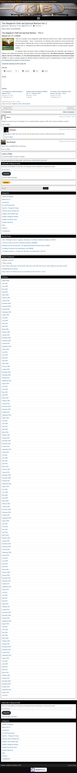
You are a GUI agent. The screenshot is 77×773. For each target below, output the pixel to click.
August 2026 (5, 280)
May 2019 (5, 529)
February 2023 (6, 400)
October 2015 (5, 652)
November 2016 (6, 615)
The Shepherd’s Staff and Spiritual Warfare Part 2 (24, 23)
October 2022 (5, 412)
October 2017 (5, 583)
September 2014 (6, 689)
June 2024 (5, 355)
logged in (11, 156)
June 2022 (5, 423)
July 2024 (4, 352)
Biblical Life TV (28, 26)
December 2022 (6, 406)
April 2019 (5, 532)
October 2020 (5, 481)
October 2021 (5, 446)
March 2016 (5, 638)
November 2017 (6, 581)
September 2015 (6, 655)
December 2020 (6, 475)
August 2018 (5, 555)
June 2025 (5, 320)
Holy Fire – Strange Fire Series (10, 208)
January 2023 (5, 403)
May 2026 (5, 289)
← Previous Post (6, 108)
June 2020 (5, 492)
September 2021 (6, 449)
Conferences (5, 202)
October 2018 (5, 549)
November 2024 (6, 340)
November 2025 (6, 306)
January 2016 (5, 644)
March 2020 (5, 501)
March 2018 (5, 569)
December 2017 (6, 578)
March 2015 (5, 672)
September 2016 (6, 621)
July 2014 (4, 695)
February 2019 (6, 538)
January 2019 (5, 541)
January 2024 (5, 369)
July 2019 (4, 523)
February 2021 (6, 469)
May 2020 (5, 495)
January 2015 (5, 678)
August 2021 (5, 452)
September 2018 (6, 552)
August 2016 (5, 624)
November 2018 (6, 546)
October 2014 (5, 686)
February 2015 (6, 675)
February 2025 (6, 332)
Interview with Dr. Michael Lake (10, 211)
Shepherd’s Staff (16, 103)
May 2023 (5, 392)
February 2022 (6, 435)
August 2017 (5, 589)
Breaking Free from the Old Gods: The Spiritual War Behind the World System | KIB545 (26, 245)
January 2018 (5, 575)
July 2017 (4, 592)
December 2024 (6, 337)
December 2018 (6, 543)
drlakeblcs (6, 26)
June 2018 (5, 561)
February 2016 (6, 641)
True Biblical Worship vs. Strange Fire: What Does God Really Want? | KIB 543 (23, 251)
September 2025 (6, 312)
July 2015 (4, 661)
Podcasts (4, 228)
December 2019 (6, 509)
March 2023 (5, 398)
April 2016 (5, 635)
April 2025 (5, 326)
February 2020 (6, 503)
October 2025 (5, 309)
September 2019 (6, 518)
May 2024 (5, 358)
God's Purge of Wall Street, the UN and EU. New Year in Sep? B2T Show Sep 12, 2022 (26, 266)
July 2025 (4, 318)
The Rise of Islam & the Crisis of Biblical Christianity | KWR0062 (19, 242)
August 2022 (5, 418)
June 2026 (5, 286)
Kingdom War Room (7, 222)
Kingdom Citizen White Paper (10, 213)
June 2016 (5, 629)
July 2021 (4, 455)
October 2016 (5, 618)
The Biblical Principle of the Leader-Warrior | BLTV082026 (17, 248)
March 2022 (5, 432)
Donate (12, 260)
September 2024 (6, 346)
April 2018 (5, 566)
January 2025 (5, 335)
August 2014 (5, 692)
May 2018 (5, 564)
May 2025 (5, 323)
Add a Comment (68, 112)
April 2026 (5, 292)
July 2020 (4, 489)
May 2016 (5, 632)
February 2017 (6, 606)
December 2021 (6, 440)
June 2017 (5, 595)
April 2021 (5, 463)
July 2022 (4, 420)
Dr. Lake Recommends (8, 205)
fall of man (8, 103)
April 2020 (5, 498)
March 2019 (5, 535)
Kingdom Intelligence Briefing (11, 1)
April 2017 (5, 601)
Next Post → (71, 108)
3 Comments (37, 26)
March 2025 (5, 329)
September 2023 (6, 380)
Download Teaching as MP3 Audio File (14, 63)
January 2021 (5, 472)
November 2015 (6, 649)
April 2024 (5, 360)
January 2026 (5, 300)
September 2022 (6, 415)
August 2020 (5, 486)
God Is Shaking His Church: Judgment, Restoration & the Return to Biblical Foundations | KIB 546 (28, 240)
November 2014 (6, 684)
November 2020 (6, 478)
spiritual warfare (26, 103)
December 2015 (6, 646)
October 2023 (5, 378)
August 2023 (5, 383)
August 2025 (5, 315)
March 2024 (5, 363)
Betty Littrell (5, 271)
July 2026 (4, 283)
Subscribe (6, 173)
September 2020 (6, 483)
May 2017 (5, 598)
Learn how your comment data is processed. (35, 160)
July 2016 (4, 626)
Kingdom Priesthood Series (9, 219)
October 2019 (5, 515)
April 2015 (5, 669)
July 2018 (4, 558)
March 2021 (5, 466)
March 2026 (5, 295)
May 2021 (5, 461)
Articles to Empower (7, 196)
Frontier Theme (72, 765)
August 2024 (5, 349)
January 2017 (5, 609)
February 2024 (6, 366)
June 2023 (5, 389)
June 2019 (5, 526)
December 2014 (6, 681)
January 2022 (5, 438)
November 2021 (6, 443)
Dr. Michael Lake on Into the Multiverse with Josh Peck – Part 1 (28, 271)
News (3, 225)
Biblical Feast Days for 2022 (59, 266)
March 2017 (5, 604)
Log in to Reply (6, 124)
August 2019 (5, 521)
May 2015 (5, 666)
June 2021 (5, 458)
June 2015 (5, 664)
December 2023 (6, 372)
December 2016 (6, 612)
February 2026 (6, 297)
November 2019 (6, 512)
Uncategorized (6, 231)
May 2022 (5, 426)
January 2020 (5, 506)
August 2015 (5, 658)
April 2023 (5, 395)
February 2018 (6, 572)
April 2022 (5, 429)
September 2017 (6, 586)
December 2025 (6, 303)
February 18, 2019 (16, 26)
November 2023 (6, 375)
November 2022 (6, 409)
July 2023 (4, 386)
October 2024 (5, 343)
